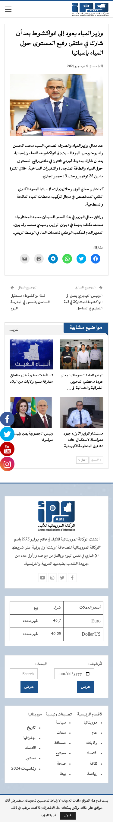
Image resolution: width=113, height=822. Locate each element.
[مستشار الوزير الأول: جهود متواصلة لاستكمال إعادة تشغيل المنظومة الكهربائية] (82, 412)
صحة (61, 763)
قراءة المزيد (48, 816)
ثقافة (93, 763)
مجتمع (60, 753)
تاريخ (31, 727)
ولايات (91, 743)
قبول (67, 815)
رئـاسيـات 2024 (23, 768)
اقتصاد (91, 753)
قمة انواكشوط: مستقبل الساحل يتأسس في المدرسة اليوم (30, 302)
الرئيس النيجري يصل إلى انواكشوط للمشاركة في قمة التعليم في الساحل (83, 302)
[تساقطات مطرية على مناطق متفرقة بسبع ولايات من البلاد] (31, 354)
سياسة (60, 722)
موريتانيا (90, 722)
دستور (31, 758)
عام (94, 732)
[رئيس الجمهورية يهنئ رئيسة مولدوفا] (31, 412)
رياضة (92, 774)
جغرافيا (30, 738)
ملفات (61, 732)
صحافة (60, 743)
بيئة (63, 774)
